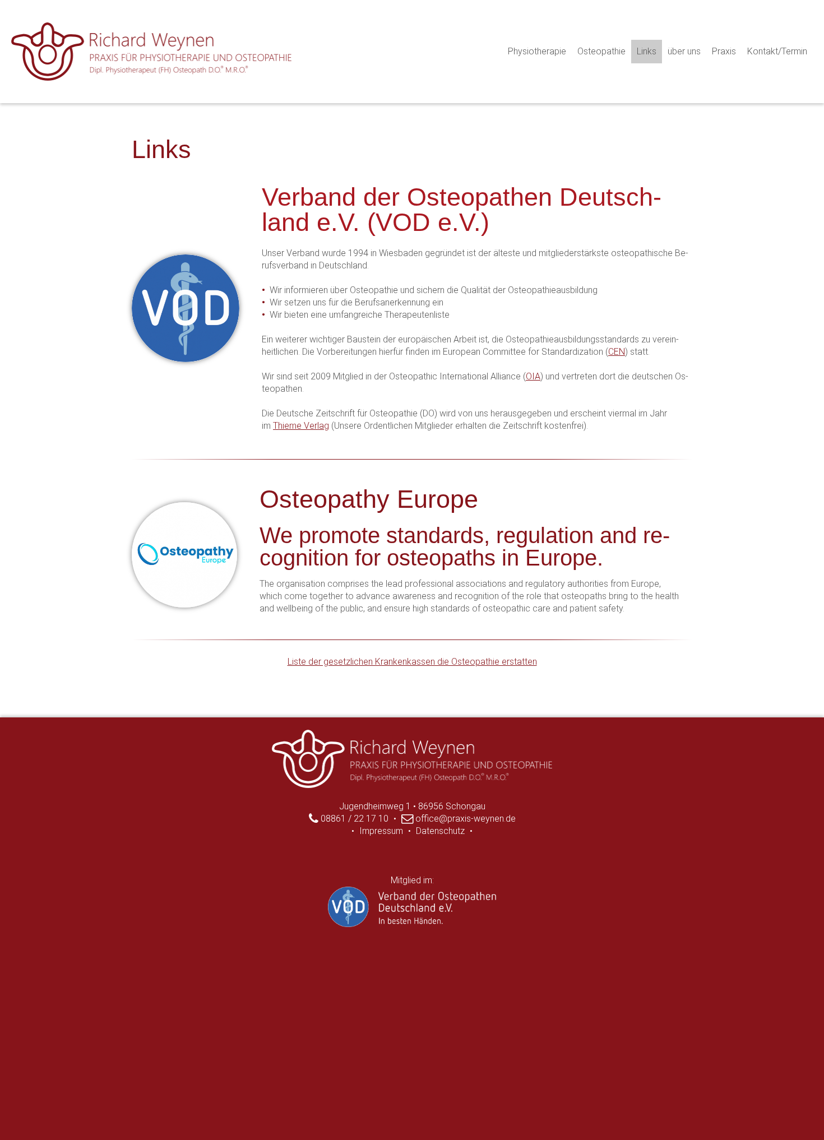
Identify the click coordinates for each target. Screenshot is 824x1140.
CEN (616, 351)
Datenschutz (440, 831)
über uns (684, 51)
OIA (533, 376)
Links (646, 51)
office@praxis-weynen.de (464, 818)
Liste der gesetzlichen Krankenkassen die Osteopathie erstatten (412, 661)
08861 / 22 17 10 (353, 818)
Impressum (381, 831)
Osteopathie (601, 51)
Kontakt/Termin (777, 51)
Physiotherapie (537, 51)
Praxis (724, 51)
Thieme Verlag (301, 425)
